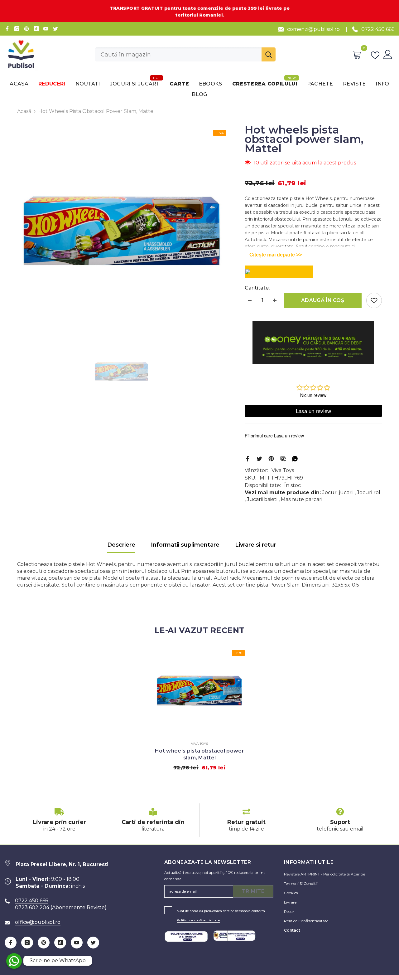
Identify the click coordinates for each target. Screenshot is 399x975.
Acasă (24, 111)
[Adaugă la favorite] (374, 300)
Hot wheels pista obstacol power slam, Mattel (199, 754)
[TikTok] (36, 28)
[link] (59, 820)
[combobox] (178, 54)
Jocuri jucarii (337, 492)
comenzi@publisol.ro (313, 29)
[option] (121, 231)
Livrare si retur (255, 544)
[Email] (283, 458)
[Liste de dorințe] (376, 54)
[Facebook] (7, 28)
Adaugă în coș (322, 300)
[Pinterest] (26, 28)
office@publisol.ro (37, 922)
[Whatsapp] (295, 458)
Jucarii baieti (262, 499)
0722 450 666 (377, 29)
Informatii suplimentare (185, 544)
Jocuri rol (368, 492)
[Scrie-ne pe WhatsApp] (14, 961)
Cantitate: (257, 288)
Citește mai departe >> (275, 254)
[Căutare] (185, 54)
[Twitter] (55, 28)
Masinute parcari (301, 499)
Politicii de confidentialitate (198, 920)
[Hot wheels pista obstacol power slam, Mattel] (199, 690)
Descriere (121, 544)
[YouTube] (45, 28)
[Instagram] (16, 28)
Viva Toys (283, 470)
